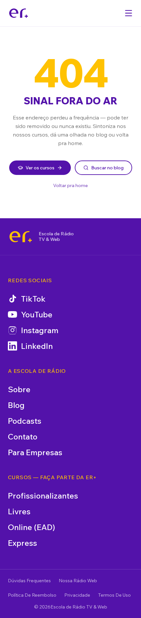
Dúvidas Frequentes (29, 581)
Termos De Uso (114, 595)
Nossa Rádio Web (78, 581)
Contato (22, 436)
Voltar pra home (70, 185)
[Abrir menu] (128, 13)
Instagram (39, 330)
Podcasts (24, 421)
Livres (19, 511)
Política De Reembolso (32, 595)
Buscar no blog (107, 168)
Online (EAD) (31, 527)
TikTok (33, 299)
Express (22, 543)
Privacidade (77, 595)
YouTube (36, 314)
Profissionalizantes (43, 496)
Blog (16, 405)
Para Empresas (35, 452)
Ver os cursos (40, 168)
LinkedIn (37, 346)
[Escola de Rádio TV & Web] (20, 237)
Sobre (19, 389)
